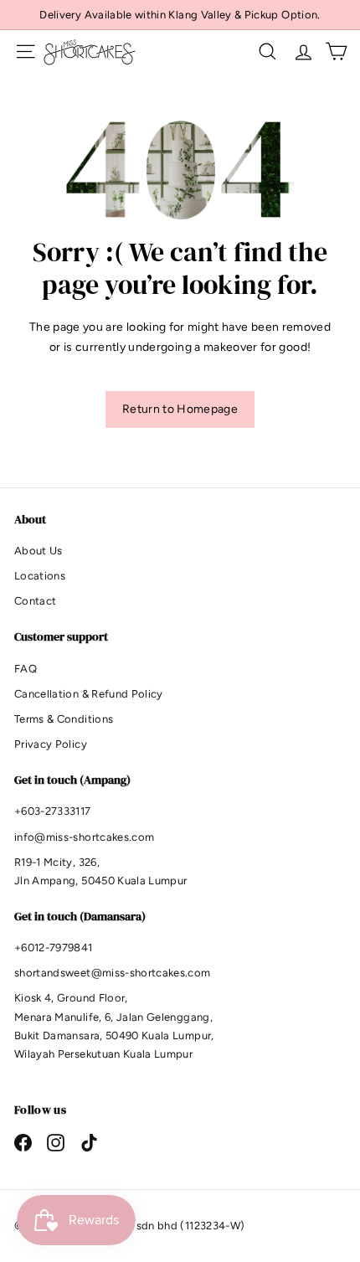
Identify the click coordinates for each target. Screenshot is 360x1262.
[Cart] (336, 51)
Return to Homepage (180, 409)
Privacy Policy (50, 744)
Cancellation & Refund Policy (88, 694)
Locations (39, 575)
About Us (38, 550)
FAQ (25, 668)
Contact (35, 601)
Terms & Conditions (63, 719)
